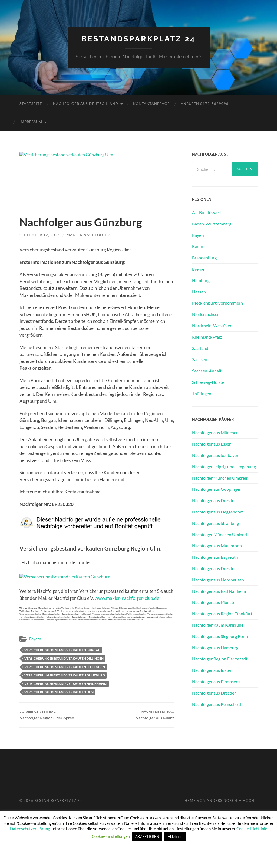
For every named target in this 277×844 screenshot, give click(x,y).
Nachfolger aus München (215, 432)
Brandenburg (204, 257)
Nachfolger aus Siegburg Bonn (220, 636)
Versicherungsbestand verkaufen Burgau (62, 650)
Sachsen (199, 359)
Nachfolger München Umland (219, 534)
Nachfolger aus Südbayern (216, 455)
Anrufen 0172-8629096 (205, 104)
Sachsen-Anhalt (207, 370)
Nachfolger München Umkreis (220, 477)
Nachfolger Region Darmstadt (220, 658)
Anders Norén (222, 800)
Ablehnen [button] (175, 836)
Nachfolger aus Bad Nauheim (219, 591)
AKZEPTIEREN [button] (147, 836)
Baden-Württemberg (211, 223)
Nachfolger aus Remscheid (216, 704)
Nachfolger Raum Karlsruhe (217, 624)
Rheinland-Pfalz (207, 336)
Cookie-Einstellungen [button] (111, 836)
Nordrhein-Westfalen (212, 325)
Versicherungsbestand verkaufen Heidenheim (65, 684)
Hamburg (201, 280)
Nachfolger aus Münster (214, 602)
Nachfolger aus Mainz (155, 715)
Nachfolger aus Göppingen (217, 489)
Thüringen (201, 393)
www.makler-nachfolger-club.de (127, 598)
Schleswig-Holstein (210, 382)
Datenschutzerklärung (30, 828)
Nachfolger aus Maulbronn (217, 545)
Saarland (200, 348)
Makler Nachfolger (88, 235)
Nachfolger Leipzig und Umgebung (224, 466)
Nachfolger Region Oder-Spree (46, 715)
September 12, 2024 (39, 235)
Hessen (199, 291)
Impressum (30, 122)
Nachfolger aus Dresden (214, 500)
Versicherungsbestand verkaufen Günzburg (64, 675)
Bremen (199, 268)
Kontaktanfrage (151, 104)
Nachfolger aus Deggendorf (217, 511)
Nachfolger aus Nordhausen (218, 579)
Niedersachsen (206, 314)
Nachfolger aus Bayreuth (215, 557)
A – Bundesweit (206, 212)
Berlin (197, 246)
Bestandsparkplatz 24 (138, 38)
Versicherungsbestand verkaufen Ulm (59, 692)
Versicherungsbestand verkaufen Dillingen (64, 658)
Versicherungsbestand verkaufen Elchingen (64, 667)
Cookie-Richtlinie (251, 828)
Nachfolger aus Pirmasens (216, 681)
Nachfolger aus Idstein (213, 670)
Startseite (30, 104)
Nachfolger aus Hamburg (215, 647)
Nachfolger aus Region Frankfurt (222, 613)
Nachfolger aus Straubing (215, 523)
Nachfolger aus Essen (212, 443)
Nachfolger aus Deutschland (85, 104)
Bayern (35, 639)
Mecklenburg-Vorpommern (217, 302)
